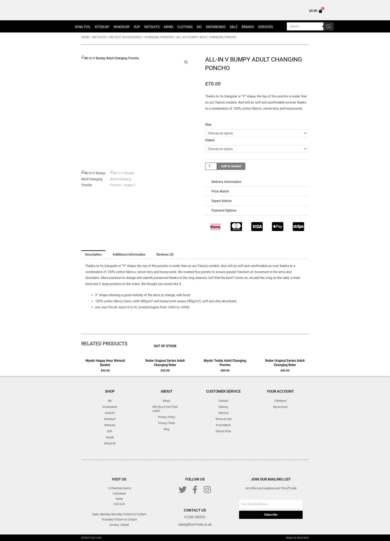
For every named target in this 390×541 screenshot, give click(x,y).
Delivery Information (226, 182)
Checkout (280, 400)
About (166, 400)
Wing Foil (83, 27)
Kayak (168, 27)
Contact (223, 400)
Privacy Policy (166, 417)
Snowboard (216, 27)
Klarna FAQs (223, 431)
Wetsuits (152, 27)
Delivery (223, 406)
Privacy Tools (166, 423)
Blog (166, 429)
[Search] (328, 26)
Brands (248, 27)
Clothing (185, 27)
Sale (233, 27)
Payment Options (223, 210)
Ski (199, 27)
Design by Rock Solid (297, 537)
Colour (210, 140)
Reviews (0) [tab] (165, 254)
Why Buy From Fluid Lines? (165, 408)
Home (85, 37)
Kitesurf (102, 27)
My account (280, 406)
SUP (137, 27)
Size (208, 124)
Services (265, 27)
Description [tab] (93, 254)
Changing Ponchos (159, 37)
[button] (186, 62)
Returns (224, 413)
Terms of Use (223, 419)
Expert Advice (221, 201)
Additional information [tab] (129, 254)
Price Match (220, 191)
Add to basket (231, 166)
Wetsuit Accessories (125, 37)
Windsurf (122, 27)
